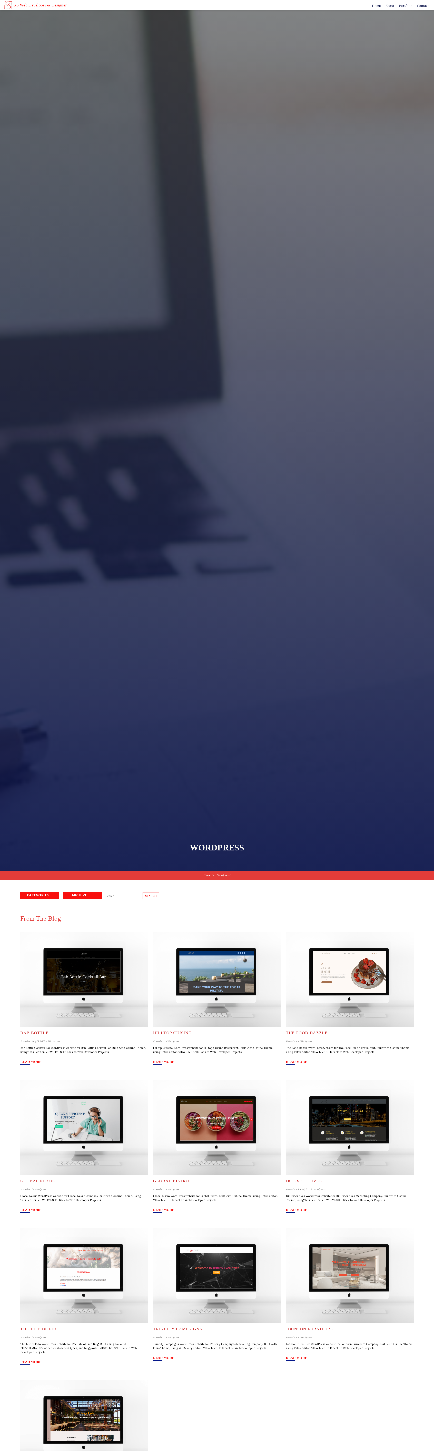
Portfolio (405, 6)
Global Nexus (37, 1181)
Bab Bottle (34, 1033)
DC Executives (304, 1181)
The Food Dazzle (307, 1033)
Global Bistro (171, 1181)
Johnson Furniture (309, 1329)
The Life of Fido (40, 1329)
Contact (423, 6)
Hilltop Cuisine (172, 1033)
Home (376, 6)
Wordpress (54, 1041)
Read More (31, 1062)
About (390, 6)
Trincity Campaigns (177, 1329)
